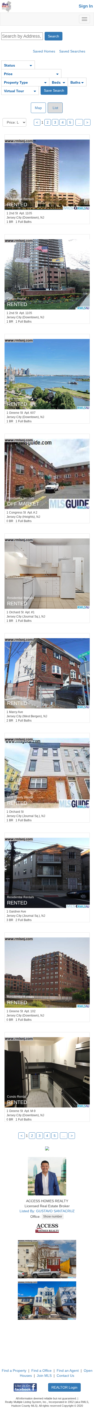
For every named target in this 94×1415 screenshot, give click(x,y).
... (79, 122)
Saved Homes (44, 51)
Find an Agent (68, 1371)
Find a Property (14, 1371)
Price (8, 74)
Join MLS (44, 1376)
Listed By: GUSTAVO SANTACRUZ (47, 1211)
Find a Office (41, 1371)
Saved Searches (72, 51)
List (55, 108)
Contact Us (65, 1376)
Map (38, 108)
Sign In (86, 6)
